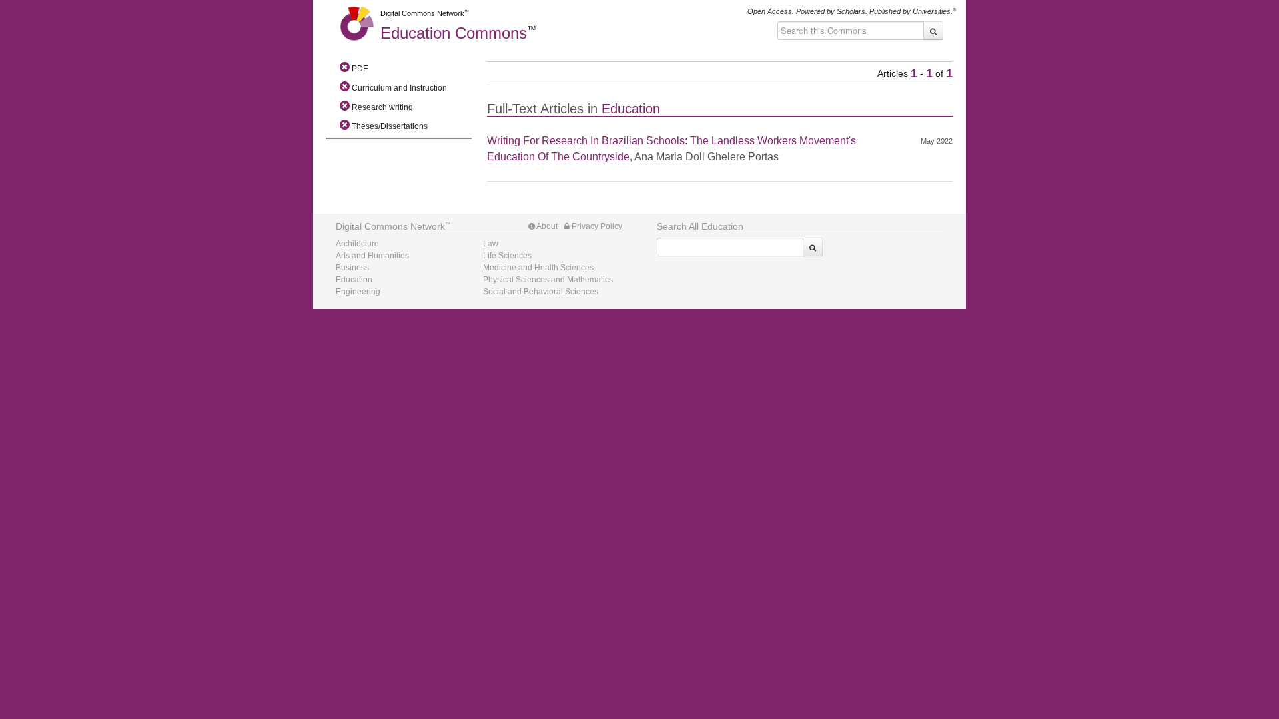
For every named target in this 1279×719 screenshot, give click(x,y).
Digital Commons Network (422, 13)
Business (352, 267)
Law (490, 243)
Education (453, 33)
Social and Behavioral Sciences (540, 291)
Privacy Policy (596, 226)
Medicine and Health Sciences (538, 267)
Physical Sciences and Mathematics (548, 279)
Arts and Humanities (372, 255)
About (546, 226)
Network (390, 226)
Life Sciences (507, 255)
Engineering (358, 291)
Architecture (357, 243)
